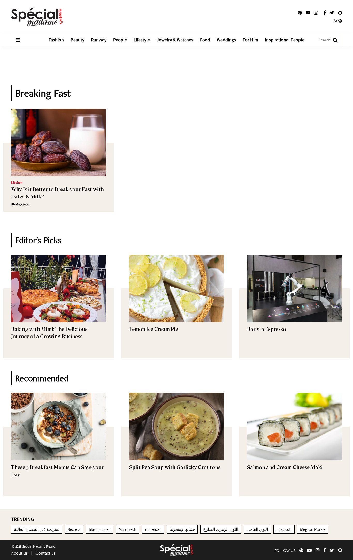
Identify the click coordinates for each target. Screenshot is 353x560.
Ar (336, 21)
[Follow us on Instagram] (316, 13)
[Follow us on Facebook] (324, 13)
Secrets (74, 529)
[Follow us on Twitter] (332, 13)
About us (19, 553)
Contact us (45, 553)
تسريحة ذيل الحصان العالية (36, 529)
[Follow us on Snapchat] (340, 13)
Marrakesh (127, 529)
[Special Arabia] (176, 550)
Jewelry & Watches (175, 40)
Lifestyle (142, 40)
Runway (98, 40)
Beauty (77, 40)
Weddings (226, 40)
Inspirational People (284, 40)
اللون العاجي (257, 529)
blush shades (99, 529)
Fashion (56, 40)
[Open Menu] (17, 40)
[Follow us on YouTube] (308, 13)
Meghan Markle (312, 529)
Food (205, 40)
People (120, 40)
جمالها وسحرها (182, 529)
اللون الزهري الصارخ (220, 529)
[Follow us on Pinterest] (300, 13)
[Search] (333, 40)
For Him (250, 40)
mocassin (284, 529)
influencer (152, 529)
